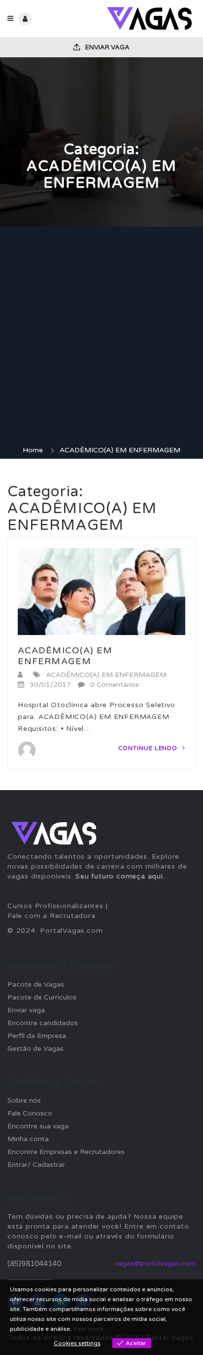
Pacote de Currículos (41, 997)
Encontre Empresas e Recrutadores (66, 1152)
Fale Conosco (29, 1113)
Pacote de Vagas (35, 984)
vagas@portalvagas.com (155, 1263)
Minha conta (28, 1139)
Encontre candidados (42, 1023)
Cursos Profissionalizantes (55, 906)
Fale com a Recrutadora (51, 916)
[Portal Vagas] (149, 18)
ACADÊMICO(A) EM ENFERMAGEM (65, 656)
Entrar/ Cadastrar (36, 1164)
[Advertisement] (101, 338)
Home (33, 450)
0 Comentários (114, 684)
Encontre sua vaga (37, 1126)
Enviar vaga (107, 47)
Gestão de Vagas (35, 1048)
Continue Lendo (149, 748)
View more (88, 1328)
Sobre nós (24, 1100)
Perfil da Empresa (36, 1036)
